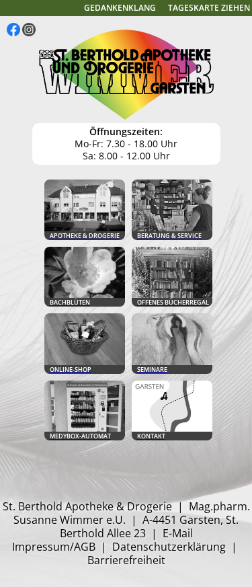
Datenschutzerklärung (169, 546)
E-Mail (178, 533)
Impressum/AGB (53, 546)
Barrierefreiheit (126, 560)
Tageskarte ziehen (209, 7)
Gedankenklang (120, 7)
